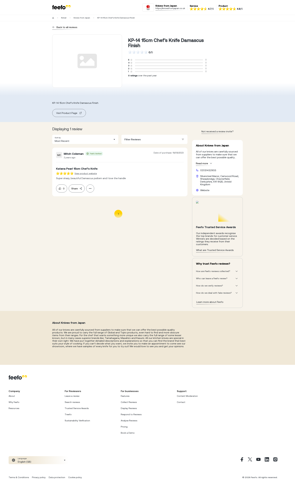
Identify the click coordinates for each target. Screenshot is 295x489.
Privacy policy (39, 477)
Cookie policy (75, 477)
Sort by (58, 138)
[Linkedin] (267, 460)
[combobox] (85, 139)
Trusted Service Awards (77, 408)
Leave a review (72, 396)
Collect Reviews (129, 402)
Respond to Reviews (131, 414)
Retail (63, 18)
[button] (85, 139)
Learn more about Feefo (209, 302)
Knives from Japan (82, 18)
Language (22, 458)
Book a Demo (128, 433)
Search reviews (72, 402)
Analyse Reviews (129, 420)
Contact (181, 402)
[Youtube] (258, 460)
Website (204, 190)
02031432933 (208, 170)
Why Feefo (14, 402)
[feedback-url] (64, 173)
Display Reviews (129, 408)
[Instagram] (275, 460)
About (12, 396)
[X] (250, 460)
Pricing (124, 426)
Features (125, 396)
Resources (14, 408)
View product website (86, 173)
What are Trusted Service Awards (215, 250)
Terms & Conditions (19, 477)
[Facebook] (241, 460)
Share (74, 188)
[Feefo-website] (61, 7)
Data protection (57, 477)
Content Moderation (187, 396)
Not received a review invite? (217, 131)
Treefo (68, 414)
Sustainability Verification (77, 420)
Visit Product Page (66, 113)
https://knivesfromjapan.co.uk (170, 8)
